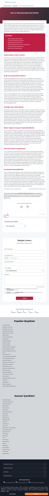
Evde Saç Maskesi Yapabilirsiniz (16, 46)
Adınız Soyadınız (8, 249)
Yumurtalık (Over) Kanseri (7, 401)
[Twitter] (24, 312)
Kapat (7, 491)
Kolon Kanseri (5, 433)
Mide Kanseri (5, 445)
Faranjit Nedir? (5, 339)
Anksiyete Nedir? (6, 325)
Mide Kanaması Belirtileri (7, 364)
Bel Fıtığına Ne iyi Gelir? (7, 329)
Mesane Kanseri (5, 441)
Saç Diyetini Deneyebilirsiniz (15, 48)
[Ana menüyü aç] (2, 2)
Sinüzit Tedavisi (5, 376)
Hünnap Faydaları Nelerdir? (8, 348)
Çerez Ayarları (12, 494)
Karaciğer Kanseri (6, 431)
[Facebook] (12, 312)
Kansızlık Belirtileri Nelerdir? (8, 358)
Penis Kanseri (5, 451)
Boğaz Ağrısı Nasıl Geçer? (7, 333)
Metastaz (4, 443)
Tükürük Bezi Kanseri (7, 429)
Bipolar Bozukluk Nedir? (7, 331)
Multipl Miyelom (5, 447)
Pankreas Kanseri (6, 449)
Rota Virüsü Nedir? (6, 370)
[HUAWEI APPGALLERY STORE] (37, 483)
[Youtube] (30, 312)
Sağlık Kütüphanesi (7, 5)
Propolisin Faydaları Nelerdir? (8, 368)
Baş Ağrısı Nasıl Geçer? (7, 327)
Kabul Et (37, 494)
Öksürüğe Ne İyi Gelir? (7, 366)
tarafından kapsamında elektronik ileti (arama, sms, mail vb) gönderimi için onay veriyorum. (24, 293)
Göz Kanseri (5, 425)
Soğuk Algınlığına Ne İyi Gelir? (9, 378)
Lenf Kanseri (5, 435)
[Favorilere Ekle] (6, 215)
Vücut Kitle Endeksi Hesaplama (9, 356)
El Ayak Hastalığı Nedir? (7, 337)
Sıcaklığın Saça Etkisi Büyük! (15, 42)
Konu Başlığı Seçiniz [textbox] (11, 270)
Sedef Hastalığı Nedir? (7, 372)
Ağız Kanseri (5, 415)
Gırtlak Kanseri (5, 423)
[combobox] (15, 226)
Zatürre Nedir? (5, 382)
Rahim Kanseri (5, 405)
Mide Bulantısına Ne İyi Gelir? (8, 362)
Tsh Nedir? (4, 380)
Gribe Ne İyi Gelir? (6, 342)
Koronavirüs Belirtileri (7, 360)
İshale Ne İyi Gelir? (6, 354)
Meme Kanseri (5, 439)
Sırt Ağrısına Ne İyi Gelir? (7, 374)
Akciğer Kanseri (5, 417)
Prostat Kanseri (5, 453)
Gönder (24, 298)
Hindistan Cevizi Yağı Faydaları (9, 346)
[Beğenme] (27, 206)
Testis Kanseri (5, 413)
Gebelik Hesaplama (6, 384)
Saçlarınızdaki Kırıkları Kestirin (15, 38)
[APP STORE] (10, 483)
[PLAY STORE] (22, 483)
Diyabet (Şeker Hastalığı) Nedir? (9, 386)
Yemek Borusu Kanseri (7, 411)
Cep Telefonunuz (8, 257)
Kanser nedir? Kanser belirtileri (9, 427)
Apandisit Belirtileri (6, 340)
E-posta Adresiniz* (9, 261)
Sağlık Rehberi (15, 5)
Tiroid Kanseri (5, 409)
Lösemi (4, 437)
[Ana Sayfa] (10, 2)
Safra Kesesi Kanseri (6, 403)
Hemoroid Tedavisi (6, 344)
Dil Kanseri (4, 421)
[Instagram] (18, 312)
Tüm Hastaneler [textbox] (10, 226)
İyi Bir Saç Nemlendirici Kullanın (16, 40)
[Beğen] (21, 206)
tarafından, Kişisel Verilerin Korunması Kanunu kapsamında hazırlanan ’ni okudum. (22, 289)
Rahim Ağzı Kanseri (6, 399)
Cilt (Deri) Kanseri (6, 419)
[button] (46, 2)
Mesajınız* (7, 274)
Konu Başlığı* (10, 269)
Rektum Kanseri (5, 407)
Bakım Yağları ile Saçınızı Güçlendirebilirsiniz (19, 44)
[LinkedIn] (36, 312)
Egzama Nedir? (5, 335)
